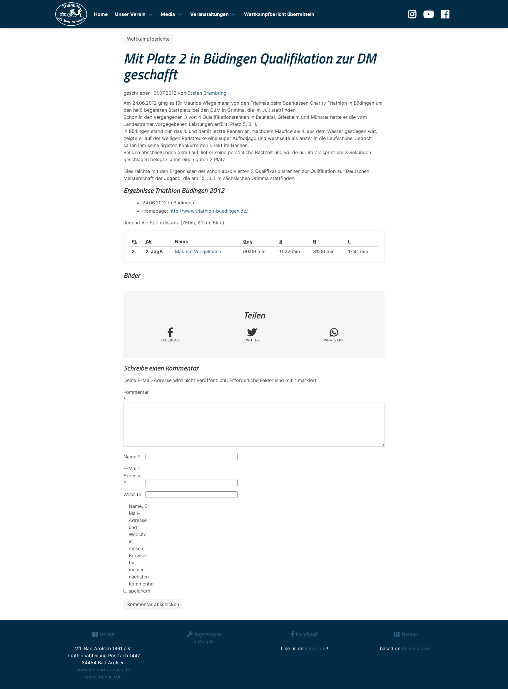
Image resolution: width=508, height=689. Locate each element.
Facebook (316, 648)
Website (132, 494)
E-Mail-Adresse (132, 476)
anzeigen (204, 641)
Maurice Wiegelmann (198, 251)
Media (168, 14)
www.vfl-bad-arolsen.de (103, 670)
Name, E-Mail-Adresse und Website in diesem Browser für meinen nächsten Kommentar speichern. (139, 548)
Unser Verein (130, 14)
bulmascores (416, 648)
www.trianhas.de (103, 677)
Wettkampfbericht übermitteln (279, 14)
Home (101, 14)
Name (131, 457)
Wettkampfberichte (148, 39)
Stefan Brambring (207, 93)
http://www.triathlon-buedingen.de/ (208, 211)
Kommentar (133, 395)
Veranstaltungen (209, 14)
